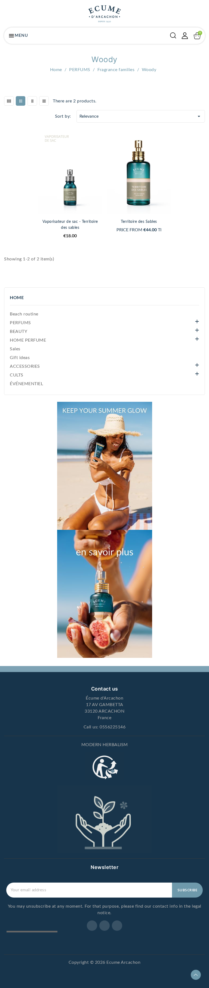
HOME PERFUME (28, 340)
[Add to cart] (99, 155)
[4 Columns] (8, 100)
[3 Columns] (20, 100)
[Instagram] (104, 925)
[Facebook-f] (92, 925)
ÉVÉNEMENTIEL (26, 384)
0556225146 (112, 727)
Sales (15, 349)
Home (17, 298)
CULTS (16, 375)
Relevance (140, 116)
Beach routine (24, 314)
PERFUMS (20, 323)
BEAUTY (18, 331)
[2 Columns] (32, 100)
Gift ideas (20, 357)
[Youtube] (117, 925)
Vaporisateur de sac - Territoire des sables (70, 225)
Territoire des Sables (139, 222)
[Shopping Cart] (197, 35)
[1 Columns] (43, 100)
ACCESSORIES (25, 366)
